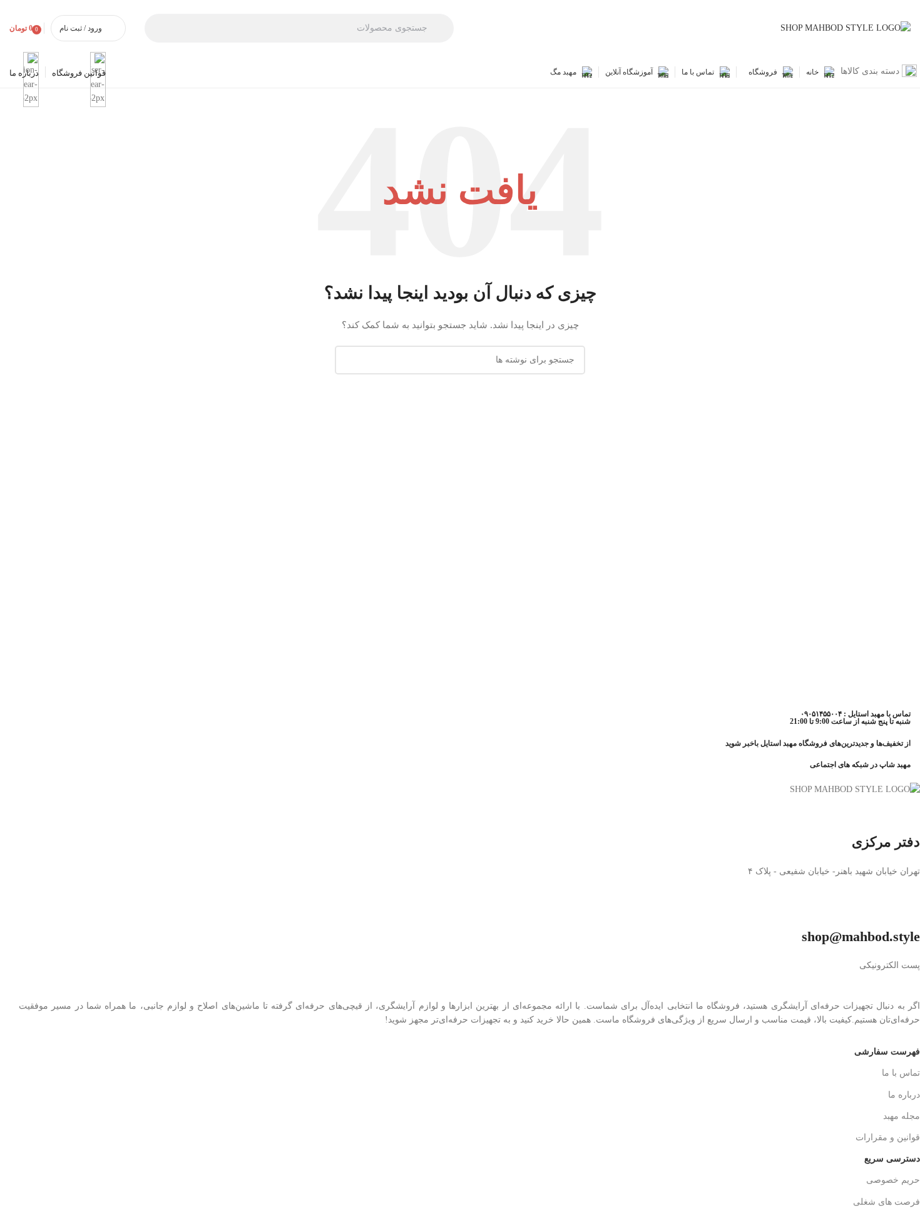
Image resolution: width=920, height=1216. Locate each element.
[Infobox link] (460, 44)
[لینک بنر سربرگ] (460, 608)
